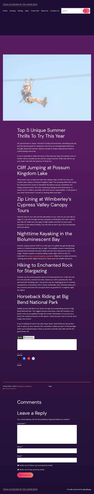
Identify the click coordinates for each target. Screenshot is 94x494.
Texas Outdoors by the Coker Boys (20, 4)
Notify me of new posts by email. (31, 470)
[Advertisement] (47, 41)
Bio (21, 337)
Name (20, 447)
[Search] (86, 10)
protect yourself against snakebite (40, 256)
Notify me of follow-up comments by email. (36, 465)
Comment (21, 424)
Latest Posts (29, 337)
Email (19, 456)
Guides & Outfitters (25, 386)
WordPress (87, 489)
